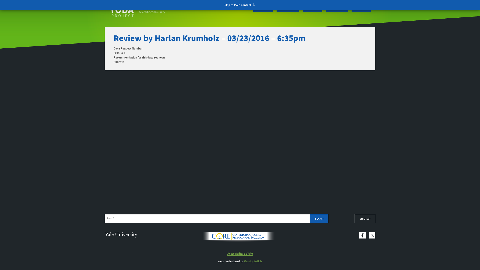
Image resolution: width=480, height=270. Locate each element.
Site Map (365, 218)
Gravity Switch (253, 261)
